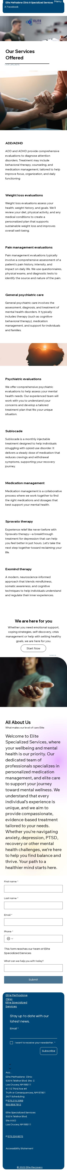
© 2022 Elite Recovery (30, 1167)
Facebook (12, 7)
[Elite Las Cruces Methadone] (10, 1064)
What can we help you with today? (24, 961)
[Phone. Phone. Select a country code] (10, 939)
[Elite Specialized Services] (10, 1068)
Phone (8, 931)
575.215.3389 (15, 1100)
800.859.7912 (13, 1104)
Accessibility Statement (9, 1072)
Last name (11, 898)
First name (11, 881)
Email (8, 915)
